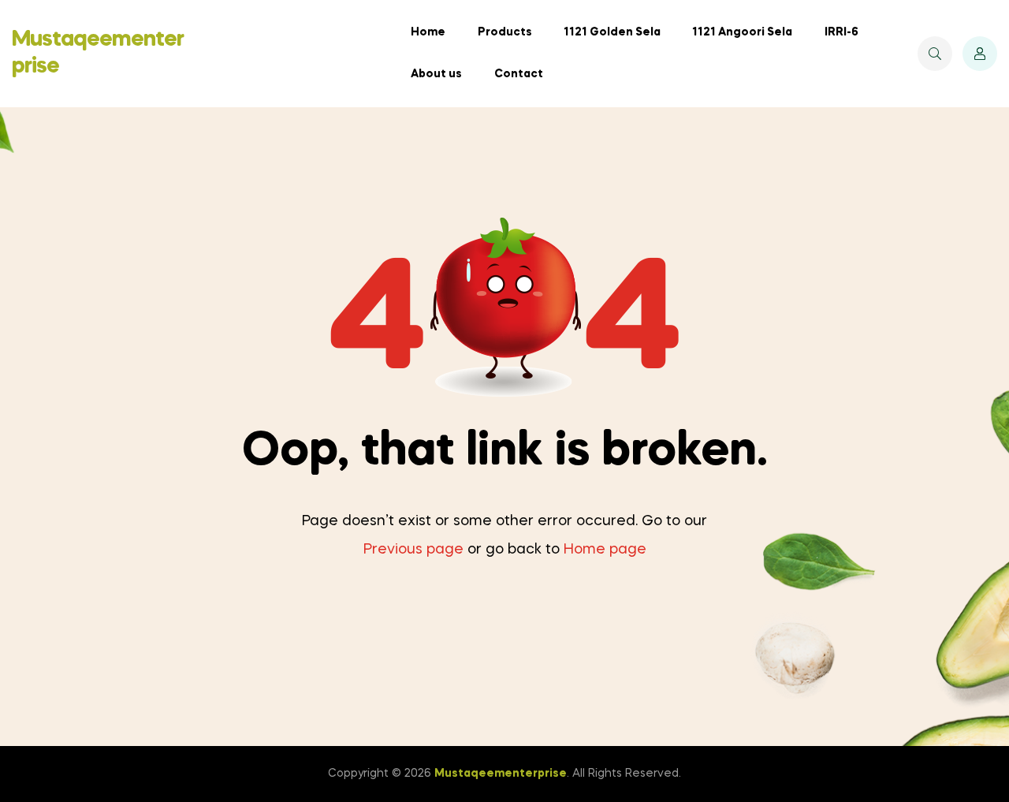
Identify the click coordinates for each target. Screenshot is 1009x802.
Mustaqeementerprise (500, 773)
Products (505, 32)
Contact (518, 74)
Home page (605, 550)
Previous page (413, 550)
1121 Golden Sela (612, 32)
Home (428, 32)
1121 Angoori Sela (742, 32)
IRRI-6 (841, 32)
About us (436, 74)
